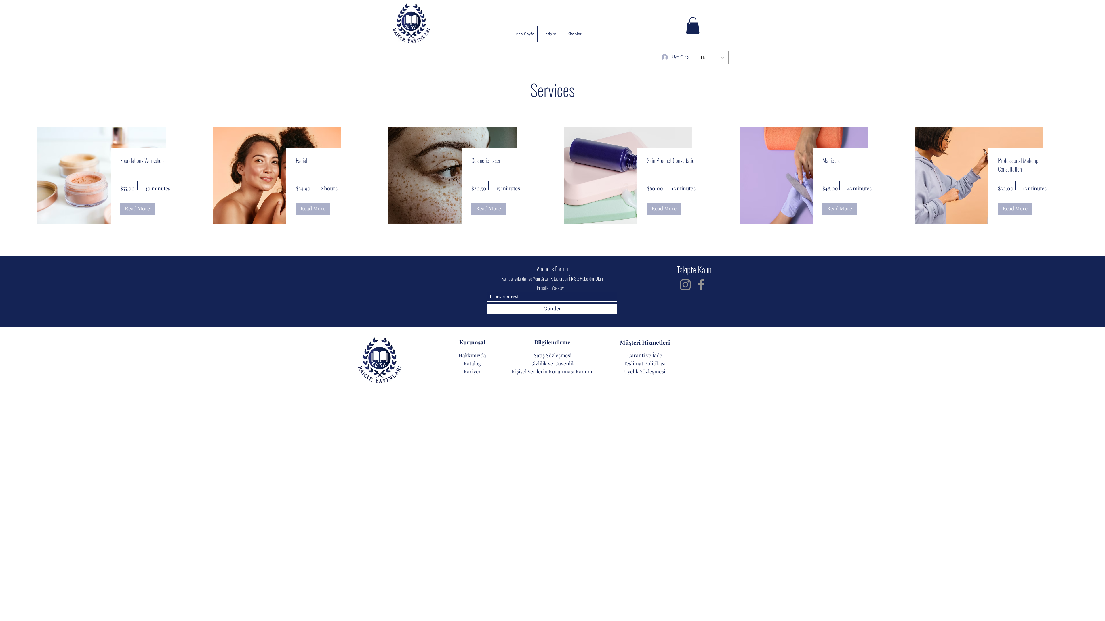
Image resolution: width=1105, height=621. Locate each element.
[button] (693, 25)
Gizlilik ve (542, 363)
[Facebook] (701, 284)
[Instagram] (685, 284)
